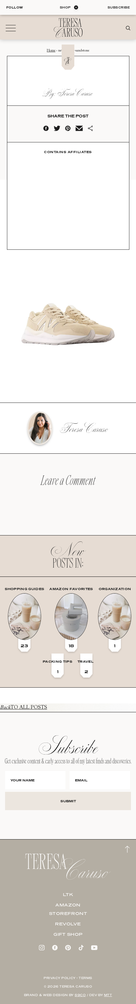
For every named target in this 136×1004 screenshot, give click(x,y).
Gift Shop (68, 934)
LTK (68, 894)
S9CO (80, 995)
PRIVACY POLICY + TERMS (68, 978)
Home (51, 50)
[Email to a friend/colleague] (79, 129)
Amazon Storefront (68, 909)
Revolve (68, 923)
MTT (108, 995)
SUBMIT (68, 801)
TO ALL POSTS (23, 707)
